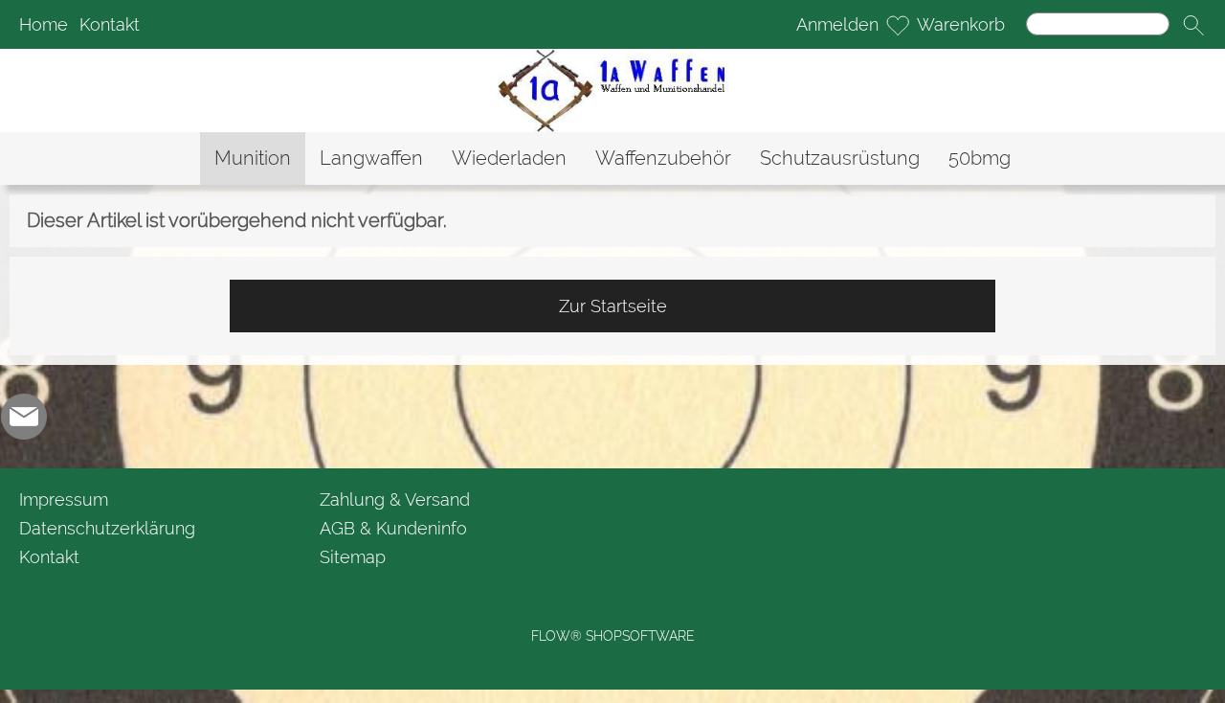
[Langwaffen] (371, 158)
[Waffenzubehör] (663, 158)
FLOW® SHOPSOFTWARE (613, 636)
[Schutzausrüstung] (840, 158)
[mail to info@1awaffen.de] (24, 417)
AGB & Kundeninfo (393, 528)
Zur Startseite (613, 306)
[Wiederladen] (509, 158)
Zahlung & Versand (395, 499)
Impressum (63, 499)
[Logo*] (613, 56)
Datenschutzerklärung (107, 528)
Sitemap (353, 557)
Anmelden (837, 24)
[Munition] (252, 158)
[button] (1193, 24)
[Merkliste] (897, 24)
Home (43, 24)
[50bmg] (979, 158)
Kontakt (109, 24)
